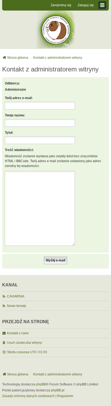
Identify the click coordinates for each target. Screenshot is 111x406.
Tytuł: (9, 133)
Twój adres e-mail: (19, 98)
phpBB (41, 384)
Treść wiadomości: (19, 150)
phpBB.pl (57, 390)
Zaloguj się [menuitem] (86, 5)
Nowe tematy (16, 306)
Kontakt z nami (18, 333)
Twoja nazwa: (15, 115)
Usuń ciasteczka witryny (24, 343)
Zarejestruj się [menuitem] (61, 5)
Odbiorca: (12, 83)
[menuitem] (28, 396)
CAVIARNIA (15, 296)
